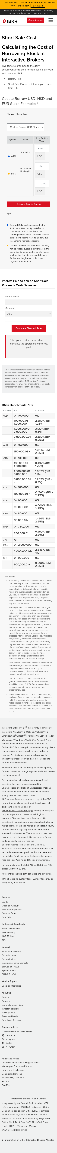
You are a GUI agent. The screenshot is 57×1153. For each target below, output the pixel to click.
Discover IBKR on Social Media (17, 1032)
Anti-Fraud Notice (10, 1059)
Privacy (5, 1081)
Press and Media (10, 1016)
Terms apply (22, 5)
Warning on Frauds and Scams (17, 1066)
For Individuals (9, 955)
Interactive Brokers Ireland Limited (28, 1098)
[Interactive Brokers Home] (10, 20)
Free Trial (6, 917)
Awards (5, 997)
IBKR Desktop (8, 932)
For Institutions (9, 959)
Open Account (35, 20)
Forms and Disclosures (13, 1070)
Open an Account (10, 906)
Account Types (9, 913)
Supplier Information (12, 986)
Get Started (38, 6)
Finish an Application (12, 909)
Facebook (10, 1035)
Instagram (10, 1039)
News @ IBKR (8, 1012)
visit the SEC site (17, 869)
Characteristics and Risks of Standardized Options (26, 788)
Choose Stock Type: (18, 114)
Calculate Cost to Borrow (28, 204)
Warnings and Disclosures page (17, 810)
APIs (4, 940)
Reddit (8, 1043)
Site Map (6, 1085)
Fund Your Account (11, 951)
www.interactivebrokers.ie (14, 1130)
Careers (6, 1001)
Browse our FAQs (10, 967)
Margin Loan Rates (36, 826)
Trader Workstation (11, 928)
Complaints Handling (12, 1074)
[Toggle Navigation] (50, 20)
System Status (9, 970)
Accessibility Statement (13, 1078)
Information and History (13, 1005)
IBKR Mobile (8, 936)
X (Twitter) (10, 1047)
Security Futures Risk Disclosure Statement (23, 845)
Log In (5, 902)
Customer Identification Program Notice (21, 1062)
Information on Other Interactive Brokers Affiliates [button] (29, 1140)
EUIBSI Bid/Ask (9, 974)
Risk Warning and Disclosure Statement (30, 860)
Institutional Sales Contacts (15, 963)
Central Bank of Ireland (32, 1103)
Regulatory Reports (11, 1020)
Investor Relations (10, 1009)
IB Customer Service (12, 799)
